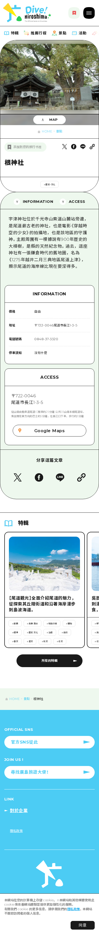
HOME (47, 131)
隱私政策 (73, 909)
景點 (59, 131)
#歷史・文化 (49, 184)
